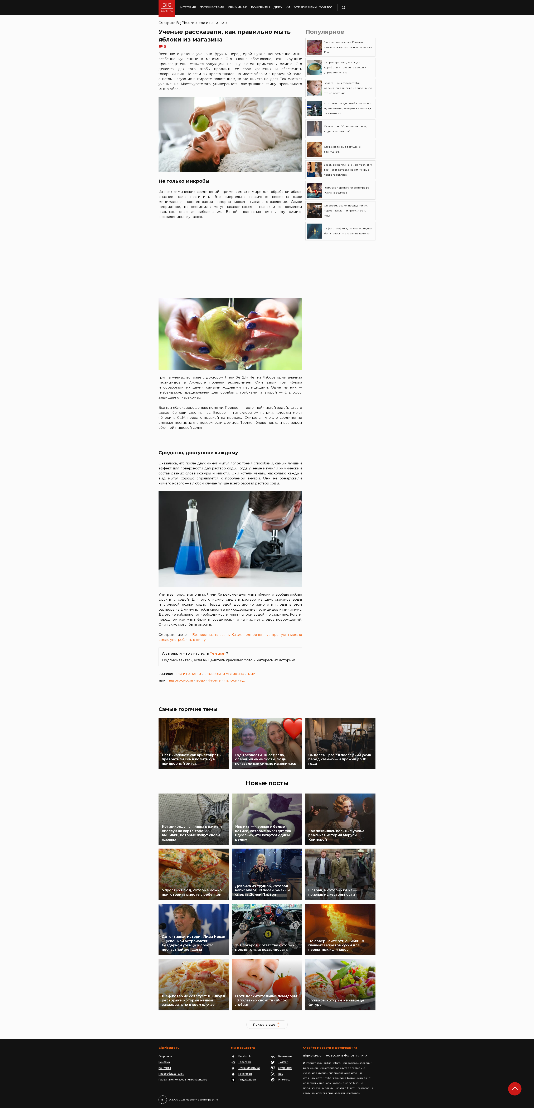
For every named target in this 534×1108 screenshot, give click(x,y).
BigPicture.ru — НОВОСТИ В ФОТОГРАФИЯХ (335, 1055)
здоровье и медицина (224, 673)
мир (251, 673)
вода (200, 680)
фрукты (214, 680)
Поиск (356, 7)
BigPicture (185, 23)
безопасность (181, 680)
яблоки (230, 680)
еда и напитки (211, 23)
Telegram (218, 653)
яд (242, 680)
